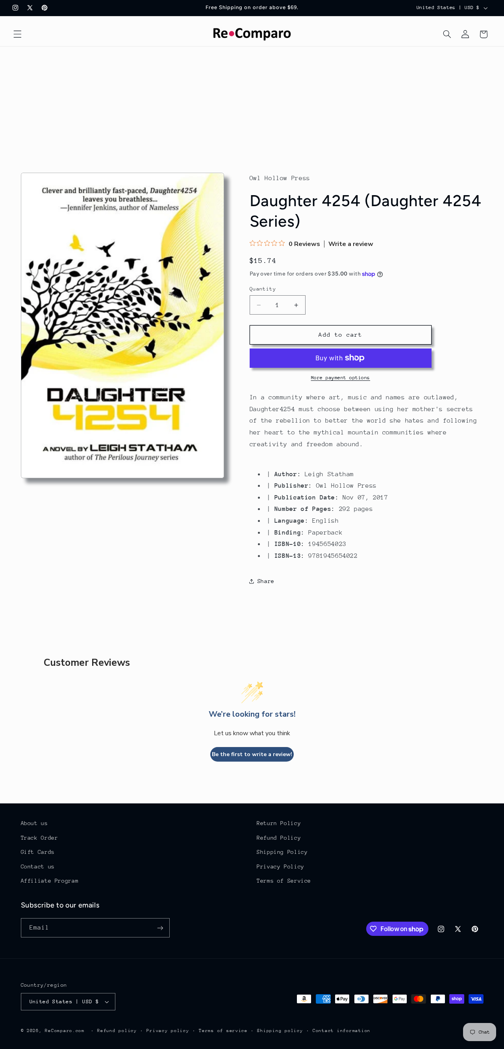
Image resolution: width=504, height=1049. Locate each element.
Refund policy (117, 1030)
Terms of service (223, 1030)
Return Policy (279, 823)
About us (34, 823)
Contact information (342, 1030)
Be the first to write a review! (252, 754)
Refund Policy (279, 838)
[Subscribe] (160, 927)
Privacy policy (167, 1030)
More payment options (341, 377)
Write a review (350, 244)
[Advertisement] (252, 105)
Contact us (38, 866)
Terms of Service (284, 881)
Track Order (39, 838)
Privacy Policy (280, 866)
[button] (17, 34)
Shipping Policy (282, 852)
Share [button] (266, 581)
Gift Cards (38, 852)
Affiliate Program (50, 881)
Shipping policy (280, 1030)
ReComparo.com (65, 1030)
